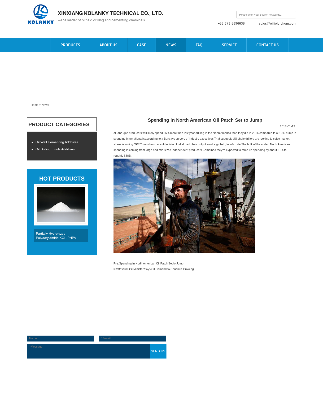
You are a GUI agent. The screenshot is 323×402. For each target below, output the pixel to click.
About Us (109, 45)
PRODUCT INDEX (189, 390)
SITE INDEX (166, 390)
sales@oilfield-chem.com (277, 23)
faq (199, 45)
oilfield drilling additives (68, 377)
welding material (37, 377)
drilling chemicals (99, 377)
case (141, 45)
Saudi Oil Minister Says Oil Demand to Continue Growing (157, 269)
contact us (161, 322)
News (171, 45)
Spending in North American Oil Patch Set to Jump (151, 263)
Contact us (267, 45)
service (229, 45)
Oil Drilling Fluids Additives (53, 149)
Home (35, 105)
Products (70, 45)
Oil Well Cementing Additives (54, 142)
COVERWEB (249, 390)
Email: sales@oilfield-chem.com (227, 345)
